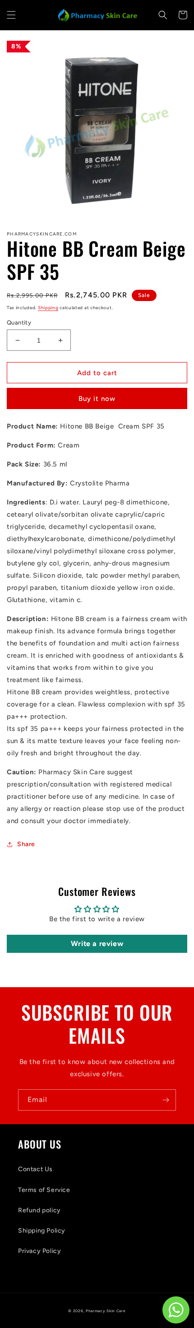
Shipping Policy (41, 1230)
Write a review (97, 943)
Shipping (48, 308)
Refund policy (39, 1210)
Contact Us (35, 1169)
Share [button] (26, 844)
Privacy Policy (39, 1251)
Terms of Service (44, 1190)
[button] (11, 15)
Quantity (19, 322)
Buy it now (97, 399)
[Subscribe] (166, 1100)
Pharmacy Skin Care (106, 1311)
